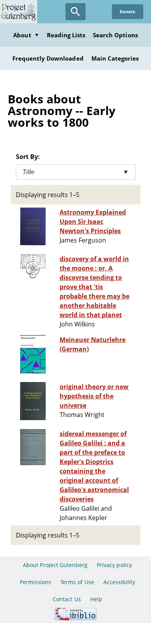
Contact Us (67, 599)
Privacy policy (114, 565)
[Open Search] (75, 11)
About (26, 35)
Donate (128, 11)
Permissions (35, 582)
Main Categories (115, 58)
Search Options (115, 35)
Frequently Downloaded (48, 58)
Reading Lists (66, 35)
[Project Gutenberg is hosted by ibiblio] (75, 618)
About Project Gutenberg (55, 565)
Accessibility (119, 582)
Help (96, 599)
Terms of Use (77, 582)
